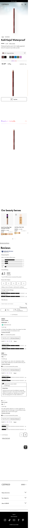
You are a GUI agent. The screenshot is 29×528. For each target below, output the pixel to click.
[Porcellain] (10, 234)
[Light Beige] (2, 234)
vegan (3, 36)
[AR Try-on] (16, 214)
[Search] (22, 4)
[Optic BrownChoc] (13, 57)
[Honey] (8, 234)
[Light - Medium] (15, 233)
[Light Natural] (12, 234)
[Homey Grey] (10, 57)
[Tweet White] (8, 57)
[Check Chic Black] (5, 57)
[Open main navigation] (25, 4)
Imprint (14, 514)
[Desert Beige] (6, 234)
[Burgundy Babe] (3, 57)
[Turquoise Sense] (15, 57)
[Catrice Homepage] (5, 4)
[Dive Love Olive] (18, 57)
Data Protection (14, 516)
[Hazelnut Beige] (4, 234)
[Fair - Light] (17, 233)
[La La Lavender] (20, 57)
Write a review (12, 43)
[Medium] (19, 233)
